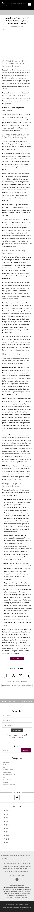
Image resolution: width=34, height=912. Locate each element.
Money (9, 681)
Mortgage (24, 681)
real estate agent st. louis (9, 769)
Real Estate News (27, 685)
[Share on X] (13, 675)
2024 (7, 818)
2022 (7, 825)
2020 (7, 832)
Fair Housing (24, 897)
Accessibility (17, 897)
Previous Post (9, 701)
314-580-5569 (19, 875)
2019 (7, 835)
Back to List (17, 658)
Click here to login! (17, 738)
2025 (7, 814)
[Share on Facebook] (6, 675)
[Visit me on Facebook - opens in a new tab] (17, 797)
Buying (4, 767)
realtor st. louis (7, 779)
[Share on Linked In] (27, 675)
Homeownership (7, 772)
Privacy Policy (10, 897)
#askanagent (6, 685)
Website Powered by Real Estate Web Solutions (17, 904)
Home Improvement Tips (9, 784)
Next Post (26, 701)
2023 (7, 821)
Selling (4, 764)
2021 (7, 828)
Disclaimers (13, 909)
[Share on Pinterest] (20, 675)
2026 (7, 811)
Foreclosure (16, 685)
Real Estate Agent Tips (9, 774)
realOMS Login (20, 909)
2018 (7, 839)
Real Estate (6, 762)
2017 (7, 842)
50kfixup (16, 681)
